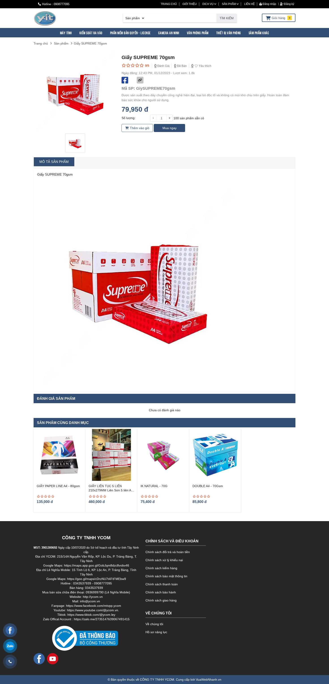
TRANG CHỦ (169, 4)
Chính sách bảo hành (160, 592)
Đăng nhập (269, 4)
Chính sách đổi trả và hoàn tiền (167, 552)
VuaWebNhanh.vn (208, 679)
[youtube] (52, 658)
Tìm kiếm (227, 18)
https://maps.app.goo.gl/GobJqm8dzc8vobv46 (96, 565)
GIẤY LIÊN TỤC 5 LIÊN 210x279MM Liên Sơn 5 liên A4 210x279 (111, 490)
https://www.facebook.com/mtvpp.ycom (93, 605)
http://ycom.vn (93, 597)
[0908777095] (10, 661)
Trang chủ (41, 43)
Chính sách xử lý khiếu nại (164, 560)
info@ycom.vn (90, 601)
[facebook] (39, 658)
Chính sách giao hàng (161, 600)
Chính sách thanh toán (161, 584)
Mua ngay (169, 128)
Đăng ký (288, 4)
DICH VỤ (208, 4)
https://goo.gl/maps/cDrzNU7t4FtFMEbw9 (96, 579)
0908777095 (61, 4)
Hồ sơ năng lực (156, 632)
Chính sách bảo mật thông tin (166, 576)
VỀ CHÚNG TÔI (158, 613)
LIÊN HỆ (249, 4)
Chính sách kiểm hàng (161, 568)
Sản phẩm (61, 43)
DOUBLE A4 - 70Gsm (207, 486)
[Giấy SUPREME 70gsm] (45, 18)
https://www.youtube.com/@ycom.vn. (93, 610)
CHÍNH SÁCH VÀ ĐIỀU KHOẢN (172, 541)
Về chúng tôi (154, 624)
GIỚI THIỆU (189, 4)
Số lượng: (128, 118)
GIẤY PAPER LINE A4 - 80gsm (58, 486)
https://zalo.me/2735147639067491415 (102, 619)
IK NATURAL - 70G (154, 486)
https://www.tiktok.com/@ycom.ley (91, 614)
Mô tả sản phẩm (54, 162)
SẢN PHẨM (229, 4)
